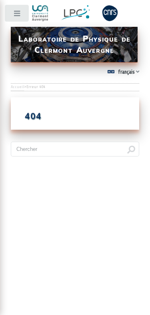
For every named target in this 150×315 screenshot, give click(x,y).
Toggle (17, 15)
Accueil (17, 86)
